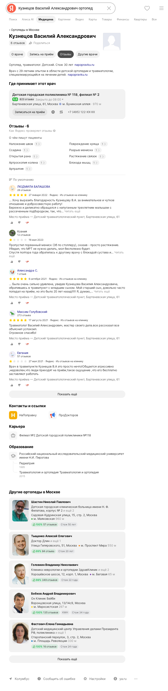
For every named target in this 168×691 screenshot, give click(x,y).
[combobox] (60, 8)
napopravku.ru (84, 64)
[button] (53, 112)
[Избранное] (147, 8)
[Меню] (161, 8)
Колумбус (22, 679)
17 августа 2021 (38, 320)
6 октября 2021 (38, 278)
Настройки (97, 679)
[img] (18, 195)
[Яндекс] (11, 8)
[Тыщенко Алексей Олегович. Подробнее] (67, 545)
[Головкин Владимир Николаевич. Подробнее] (67, 573)
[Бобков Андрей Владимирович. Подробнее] (67, 603)
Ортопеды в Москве (25, 29)
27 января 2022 (38, 194)
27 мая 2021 (36, 361)
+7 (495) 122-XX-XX (81, 112)
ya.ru (123, 679)
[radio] (12, 223)
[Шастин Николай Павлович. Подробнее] (67, 513)
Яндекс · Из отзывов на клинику (68, 194)
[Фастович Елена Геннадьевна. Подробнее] (67, 635)
